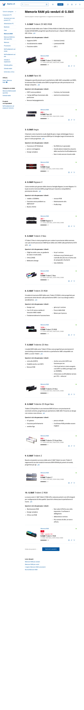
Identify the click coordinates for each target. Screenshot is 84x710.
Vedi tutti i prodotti (51, 549)
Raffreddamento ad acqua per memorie (8, 107)
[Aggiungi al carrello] (74, 66)
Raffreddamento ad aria (9, 55)
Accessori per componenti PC (9, 19)
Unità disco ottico (9, 72)
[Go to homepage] (9, 4)
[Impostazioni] (53, 4)
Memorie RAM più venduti (32, 562)
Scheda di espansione (7, 61)
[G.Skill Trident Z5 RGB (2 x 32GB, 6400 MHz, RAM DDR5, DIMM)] (51, 329)
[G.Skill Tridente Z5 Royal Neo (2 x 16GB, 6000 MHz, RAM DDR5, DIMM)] (51, 440)
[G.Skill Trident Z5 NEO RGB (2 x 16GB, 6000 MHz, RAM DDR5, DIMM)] (51, 60)
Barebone (6, 27)
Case (5, 30)
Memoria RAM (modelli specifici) (9, 38)
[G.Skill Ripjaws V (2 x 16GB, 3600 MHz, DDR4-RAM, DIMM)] (51, 220)
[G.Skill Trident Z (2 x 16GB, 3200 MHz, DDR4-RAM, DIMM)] (51, 477)
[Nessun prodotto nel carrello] (79, 4)
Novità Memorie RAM (31, 569)
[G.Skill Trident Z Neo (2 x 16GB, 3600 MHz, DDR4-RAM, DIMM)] (51, 275)
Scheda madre (8, 68)
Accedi (60, 4)
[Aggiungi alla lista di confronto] (69, 66)
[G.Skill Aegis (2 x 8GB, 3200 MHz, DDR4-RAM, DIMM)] (51, 166)
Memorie (6, 42)
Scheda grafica (8, 65)
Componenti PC (7, 15)
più (34, 33)
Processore (7, 46)
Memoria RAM (8, 33)
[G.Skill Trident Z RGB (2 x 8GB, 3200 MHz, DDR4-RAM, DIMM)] (51, 534)
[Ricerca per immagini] (47, 4)
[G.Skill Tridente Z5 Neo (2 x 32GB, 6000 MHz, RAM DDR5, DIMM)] (51, 388)
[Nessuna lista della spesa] (75, 4)
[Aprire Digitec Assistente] (68, 4)
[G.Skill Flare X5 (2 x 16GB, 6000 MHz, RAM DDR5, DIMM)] (51, 114)
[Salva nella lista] (71, 66)
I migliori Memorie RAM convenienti (35, 567)
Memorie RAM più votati (32, 564)
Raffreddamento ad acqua (9, 50)
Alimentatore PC (9, 23)
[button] (65, 17)
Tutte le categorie (8, 11)
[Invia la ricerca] (22, 4)
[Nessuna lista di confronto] (72, 4)
